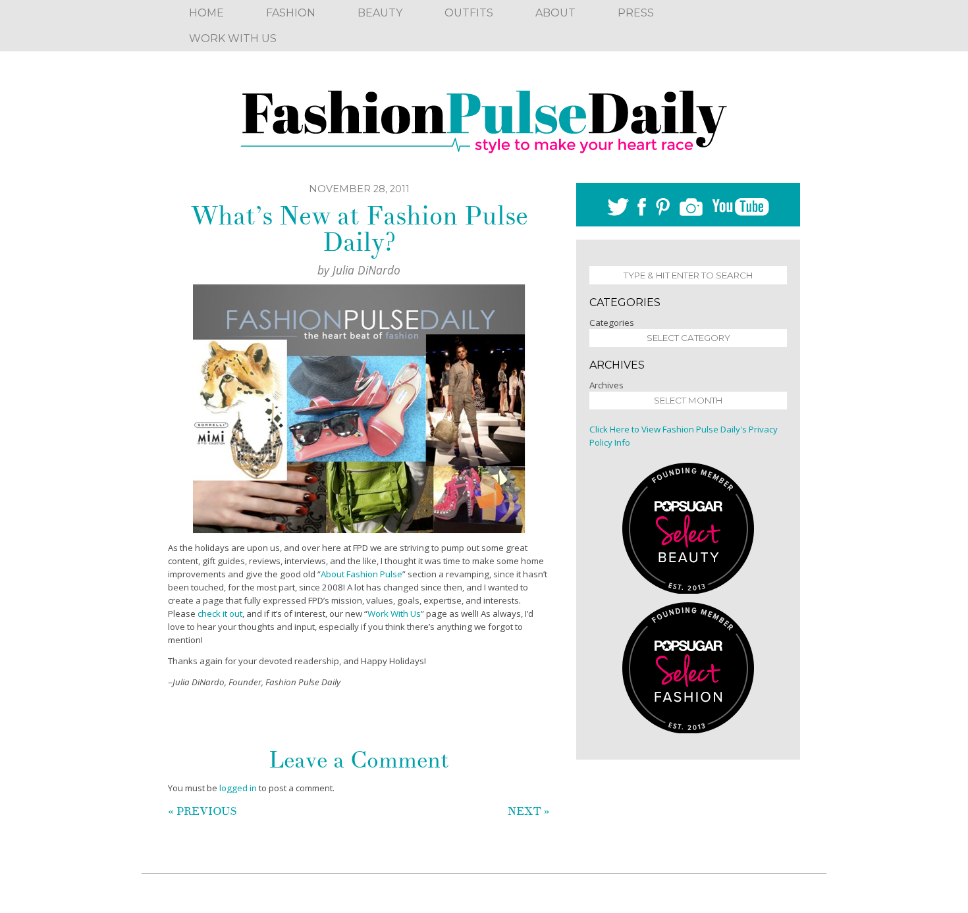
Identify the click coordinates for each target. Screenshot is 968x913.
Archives (606, 385)
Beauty (380, 13)
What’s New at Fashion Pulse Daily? (359, 229)
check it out (220, 613)
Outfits (468, 13)
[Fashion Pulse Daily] (484, 117)
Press (636, 13)
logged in (238, 788)
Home (206, 13)
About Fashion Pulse (361, 574)
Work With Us (233, 38)
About (555, 13)
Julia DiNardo (366, 270)
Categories (611, 322)
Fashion (290, 13)
